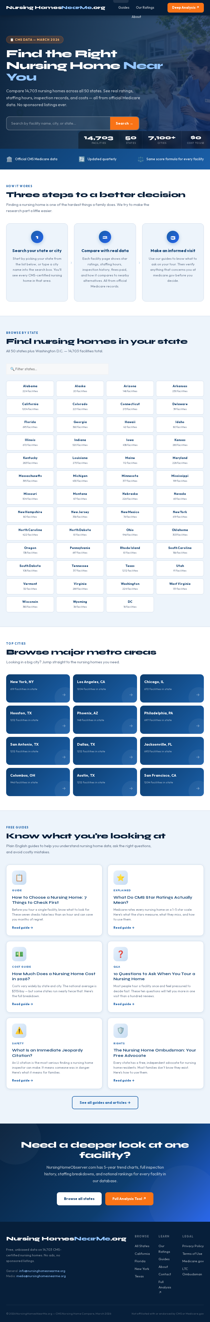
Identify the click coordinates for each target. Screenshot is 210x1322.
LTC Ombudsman (192, 1271)
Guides (123, 7)
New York (142, 1269)
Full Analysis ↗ (165, 1287)
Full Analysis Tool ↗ (129, 1198)
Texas (139, 1276)
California (142, 1253)
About (136, 17)
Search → (124, 123)
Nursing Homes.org (55, 7)
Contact (165, 1274)
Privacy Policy (193, 1246)
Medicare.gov (193, 1261)
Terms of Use (192, 1253)
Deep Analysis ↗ (185, 7)
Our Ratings (145, 7)
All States (142, 1246)
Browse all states (79, 1198)
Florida (140, 1261)
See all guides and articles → (105, 1102)
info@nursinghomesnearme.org (42, 1271)
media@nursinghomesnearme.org (41, 1276)
